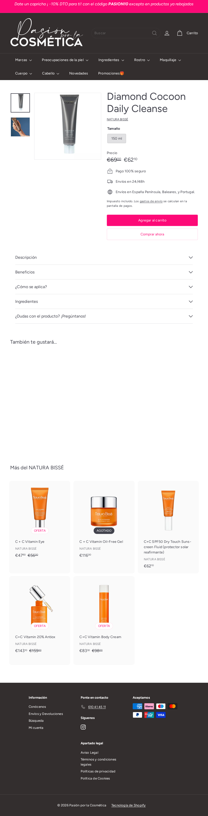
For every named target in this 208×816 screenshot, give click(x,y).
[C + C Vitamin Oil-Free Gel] (103, 522)
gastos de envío (151, 201)
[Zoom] (67, 126)
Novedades (78, 73)
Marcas (21, 60)
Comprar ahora (152, 234)
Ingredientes (109, 60)
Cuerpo (21, 73)
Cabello (48, 73)
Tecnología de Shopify (128, 805)
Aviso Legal (89, 752)
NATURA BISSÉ (46, 468)
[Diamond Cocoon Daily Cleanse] (23, 401)
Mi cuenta (36, 728)
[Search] (154, 33)
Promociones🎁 (111, 73)
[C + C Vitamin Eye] (39, 522)
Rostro (140, 60)
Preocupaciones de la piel (63, 60)
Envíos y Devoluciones (46, 714)
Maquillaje (168, 60)
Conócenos (37, 707)
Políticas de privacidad (98, 771)
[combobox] (126, 33)
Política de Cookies (95, 778)
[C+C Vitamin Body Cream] (103, 620)
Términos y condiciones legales (98, 761)
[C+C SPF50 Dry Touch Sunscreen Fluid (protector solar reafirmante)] (168, 527)
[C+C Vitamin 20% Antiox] (39, 620)
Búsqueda (36, 720)
